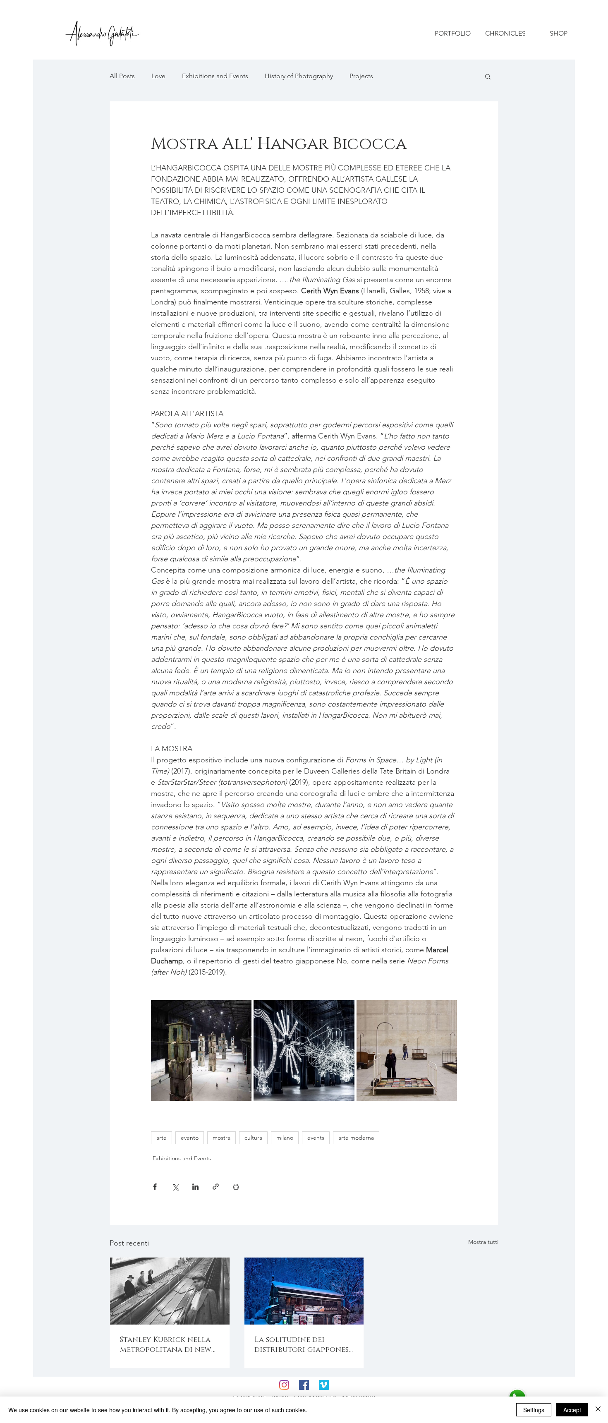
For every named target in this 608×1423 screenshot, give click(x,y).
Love (158, 76)
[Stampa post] (236, 1187)
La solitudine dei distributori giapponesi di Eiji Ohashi (303, 1345)
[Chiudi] (598, 1409)
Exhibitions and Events (215, 76)
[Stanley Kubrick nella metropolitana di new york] (170, 1291)
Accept (572, 1410)
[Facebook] (304, 1385)
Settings (533, 1410)
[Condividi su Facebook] (155, 1187)
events (315, 1137)
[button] (488, 76)
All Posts (122, 76)
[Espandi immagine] (201, 1050)
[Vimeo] (324, 1385)
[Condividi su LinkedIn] (195, 1187)
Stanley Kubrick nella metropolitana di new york (165, 1345)
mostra (221, 1137)
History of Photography (299, 76)
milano (284, 1137)
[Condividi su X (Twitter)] (175, 1187)
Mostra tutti (483, 1242)
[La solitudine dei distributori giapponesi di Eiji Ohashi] (304, 1291)
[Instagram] (284, 1385)
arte (161, 1137)
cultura (253, 1137)
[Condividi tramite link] (216, 1187)
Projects (361, 76)
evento (190, 1137)
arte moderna (356, 1137)
